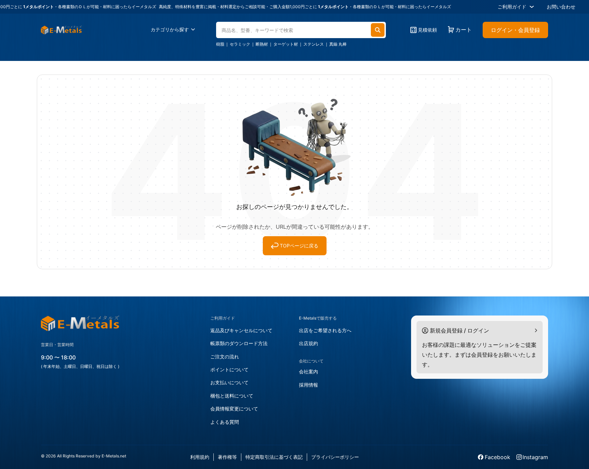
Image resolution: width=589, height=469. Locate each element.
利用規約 (199, 457)
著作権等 (227, 457)
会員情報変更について (234, 408)
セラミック (240, 44)
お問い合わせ (561, 7)
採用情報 (308, 385)
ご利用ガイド (512, 7)
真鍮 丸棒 (338, 44)
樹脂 (220, 44)
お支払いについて (229, 382)
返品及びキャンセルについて (241, 330)
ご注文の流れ (224, 356)
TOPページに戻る (299, 245)
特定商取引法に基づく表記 (274, 457)
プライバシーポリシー (335, 457)
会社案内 (308, 371)
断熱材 (262, 44)
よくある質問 (224, 422)
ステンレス (313, 44)
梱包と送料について (231, 396)
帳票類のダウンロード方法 (239, 343)
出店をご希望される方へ (325, 330)
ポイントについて (229, 369)
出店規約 (308, 343)
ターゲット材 (285, 44)
